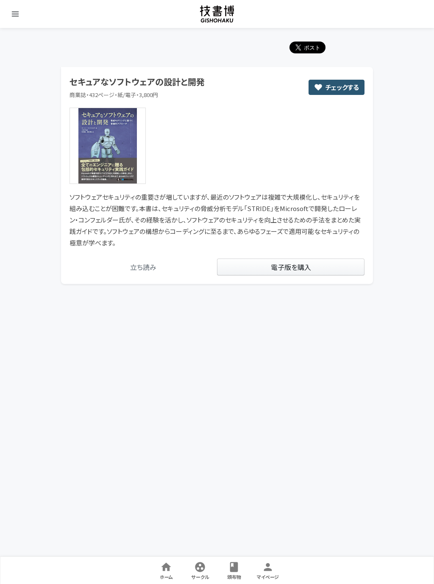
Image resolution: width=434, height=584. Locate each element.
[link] (143, 267)
